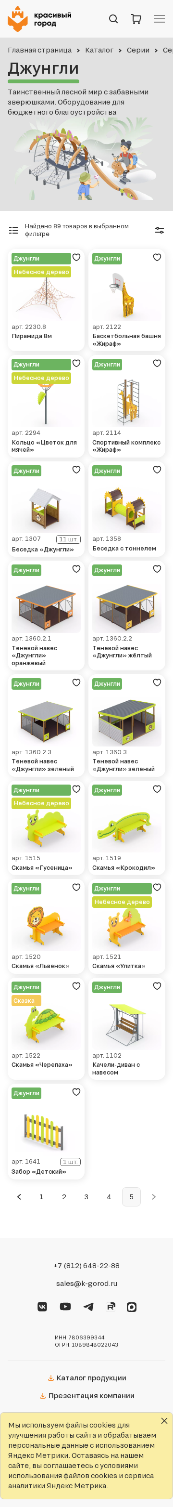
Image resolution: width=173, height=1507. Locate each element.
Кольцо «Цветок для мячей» (44, 446)
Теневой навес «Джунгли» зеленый (43, 765)
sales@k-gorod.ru (86, 1283)
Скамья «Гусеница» (42, 867)
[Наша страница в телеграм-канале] (88, 1305)
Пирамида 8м (32, 336)
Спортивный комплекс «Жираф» (126, 446)
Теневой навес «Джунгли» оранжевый (34, 655)
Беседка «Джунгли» (43, 549)
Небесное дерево (41, 271)
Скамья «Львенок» (41, 966)
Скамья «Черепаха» (42, 1064)
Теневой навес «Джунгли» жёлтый (122, 651)
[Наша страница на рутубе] (110, 1306)
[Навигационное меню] (159, 19)
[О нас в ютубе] (65, 1305)
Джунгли (26, 258)
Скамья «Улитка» (119, 966)
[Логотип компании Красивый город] (42, 19)
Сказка (24, 1000)
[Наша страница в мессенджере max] (131, 1306)
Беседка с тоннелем (124, 548)
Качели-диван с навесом (116, 1068)
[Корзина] (136, 19)
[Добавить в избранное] (76, 257)
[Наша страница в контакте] (42, 1305)
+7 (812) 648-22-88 (87, 1266)
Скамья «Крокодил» (123, 867)
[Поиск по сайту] (113, 19)
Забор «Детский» (39, 1171)
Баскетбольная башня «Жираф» (126, 339)
